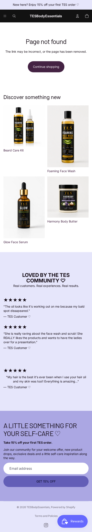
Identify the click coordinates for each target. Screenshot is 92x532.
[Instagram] (46, 525)
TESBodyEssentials (38, 507)
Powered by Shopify (63, 507)
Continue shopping (46, 66)
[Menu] (5, 16)
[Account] (77, 16)
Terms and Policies (46, 515)
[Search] (14, 16)
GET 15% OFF (46, 481)
